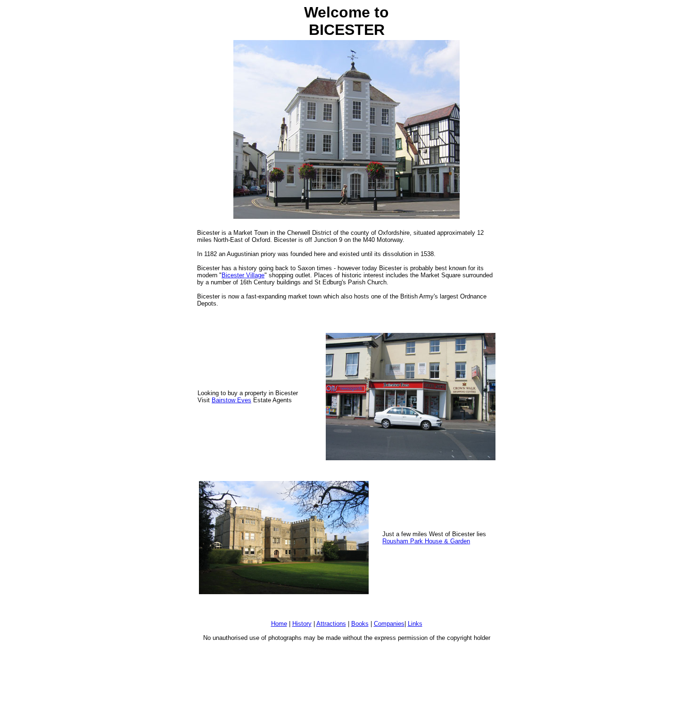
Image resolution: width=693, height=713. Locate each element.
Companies (389, 623)
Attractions (331, 623)
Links (415, 623)
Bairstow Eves (231, 400)
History (302, 623)
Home (279, 623)
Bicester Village (243, 275)
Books (360, 623)
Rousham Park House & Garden (426, 541)
